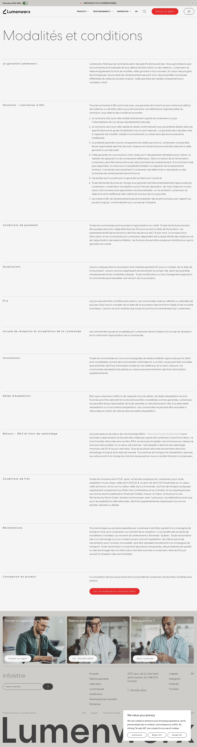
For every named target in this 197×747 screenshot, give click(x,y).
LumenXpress (96, 689)
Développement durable (103, 699)
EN (136, 11)
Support (94, 713)
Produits (81, 11)
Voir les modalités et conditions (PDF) (114, 591)
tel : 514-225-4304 (83, 658)
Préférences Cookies (111, 713)
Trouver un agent (165, 11)
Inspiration (122, 11)
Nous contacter (145, 658)
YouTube (174, 689)
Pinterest (174, 684)
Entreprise (95, 704)
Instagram (174, 678)
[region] (157, 725)
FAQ (84, 713)
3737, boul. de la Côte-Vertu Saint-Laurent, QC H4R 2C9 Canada (143, 677)
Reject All (157, 735)
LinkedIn (173, 673)
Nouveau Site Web (12, 3)
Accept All (177, 735)
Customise (137, 735)
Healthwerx (96, 694)
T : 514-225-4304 (136, 690)
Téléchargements (101, 11)
